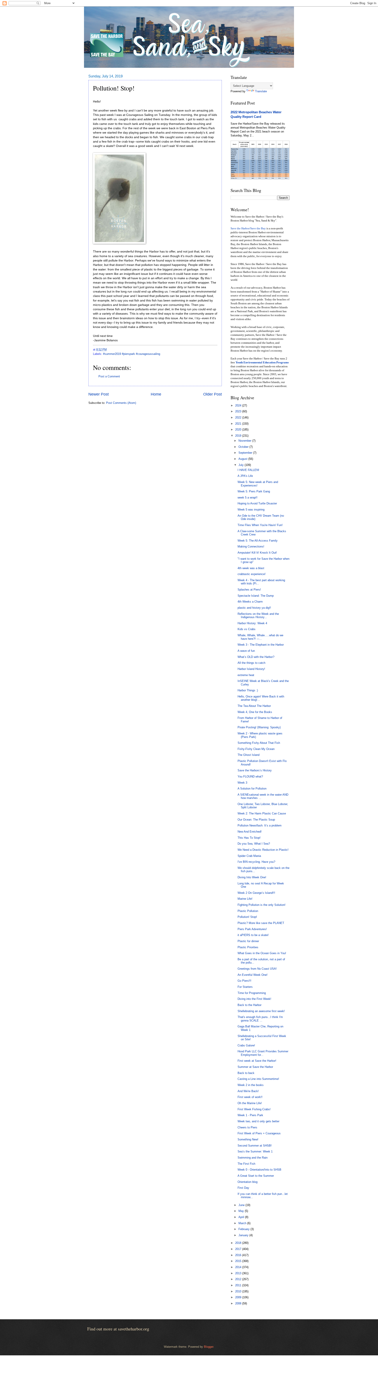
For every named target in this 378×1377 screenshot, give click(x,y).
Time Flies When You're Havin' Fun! (260, 525)
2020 (238, 429)
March (242, 1223)
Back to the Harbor (249, 1005)
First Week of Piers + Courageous (259, 1133)
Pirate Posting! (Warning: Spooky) (259, 727)
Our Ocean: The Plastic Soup (256, 819)
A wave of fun (246, 650)
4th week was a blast (251, 568)
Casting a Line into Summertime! (258, 1079)
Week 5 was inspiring (251, 509)
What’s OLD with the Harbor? (256, 657)
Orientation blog (247, 1182)
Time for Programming (252, 993)
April (241, 1217)
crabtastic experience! (252, 574)
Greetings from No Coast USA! (257, 968)
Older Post (212, 394)
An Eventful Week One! (253, 974)
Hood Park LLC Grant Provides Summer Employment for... (263, 1053)
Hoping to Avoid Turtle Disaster (257, 503)
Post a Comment (109, 376)
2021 (238, 423)
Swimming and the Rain (253, 1157)
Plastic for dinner (248, 941)
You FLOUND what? (250, 776)
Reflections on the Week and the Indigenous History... (258, 615)
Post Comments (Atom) (121, 402)
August (243, 458)
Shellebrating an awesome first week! (261, 1011)
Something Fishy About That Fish (259, 742)
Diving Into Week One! (252, 877)
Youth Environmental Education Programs (262, 362)
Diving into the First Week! (254, 999)
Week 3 (242, 782)
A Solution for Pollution (252, 788)
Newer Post (98, 394)
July (241, 465)
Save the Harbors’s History (255, 770)
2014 (238, 1267)
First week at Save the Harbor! (257, 1060)
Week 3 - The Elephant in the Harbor (261, 644)
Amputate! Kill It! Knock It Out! (257, 552)
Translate (261, 91)
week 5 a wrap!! (247, 497)
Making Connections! (251, 546)
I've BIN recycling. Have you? (256, 861)
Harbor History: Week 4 (252, 623)
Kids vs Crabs (247, 629)
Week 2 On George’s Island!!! (256, 892)
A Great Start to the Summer (256, 1175)
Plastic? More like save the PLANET (261, 923)
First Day (243, 1187)
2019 (238, 435)
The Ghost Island (248, 754)
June (241, 1205)
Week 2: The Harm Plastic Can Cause (262, 813)
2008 (238, 1303)
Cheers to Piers (247, 1127)
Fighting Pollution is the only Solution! (261, 904)
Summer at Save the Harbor (255, 1066)
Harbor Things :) (248, 690)
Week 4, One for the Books (255, 712)
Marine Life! (245, 898)
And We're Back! (248, 1091)
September (245, 452)
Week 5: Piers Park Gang (254, 491)
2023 (238, 411)
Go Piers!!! (244, 980)
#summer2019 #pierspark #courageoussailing (131, 354)
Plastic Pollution (248, 911)
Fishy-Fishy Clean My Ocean (256, 749)
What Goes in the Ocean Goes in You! (262, 953)
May (241, 1211)
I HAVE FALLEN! (248, 470)
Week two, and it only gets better (258, 1121)
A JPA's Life (245, 476)
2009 (238, 1297)
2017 (238, 1249)
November (245, 440)
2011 (238, 1285)
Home (156, 394)
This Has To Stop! (249, 837)
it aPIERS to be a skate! (253, 935)
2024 (238, 405)
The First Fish (246, 1163)
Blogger (208, 1346)
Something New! (248, 1139)
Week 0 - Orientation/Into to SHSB (259, 1169)
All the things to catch (251, 662)
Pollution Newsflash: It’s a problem (260, 825)
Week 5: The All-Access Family (258, 540)
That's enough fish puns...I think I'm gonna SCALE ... (260, 1018)
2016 (238, 1255)
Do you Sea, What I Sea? (254, 843)
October (243, 446)
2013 (238, 1273)
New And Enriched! (250, 831)
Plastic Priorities (248, 947)
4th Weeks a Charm (250, 601)
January (243, 1235)
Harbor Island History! (251, 669)
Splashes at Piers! (249, 589)
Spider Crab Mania (249, 856)
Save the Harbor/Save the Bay (248, 228)
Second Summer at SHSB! (255, 1145)
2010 (238, 1291)
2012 (238, 1279)
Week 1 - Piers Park (250, 1115)
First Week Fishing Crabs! (254, 1109)
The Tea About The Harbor (254, 706)
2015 (238, 1261)
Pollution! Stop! (247, 917)
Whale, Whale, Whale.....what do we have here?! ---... (260, 637)
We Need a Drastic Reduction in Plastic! (263, 849)
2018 (238, 1243)
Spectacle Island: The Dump (256, 595)
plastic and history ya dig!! (254, 607)
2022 (238, 417)
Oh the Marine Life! (250, 1103)
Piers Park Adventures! (252, 929)
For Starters (245, 986)
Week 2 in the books (251, 1085)
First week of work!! (250, 1097)
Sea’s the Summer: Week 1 (255, 1151)
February (244, 1229)
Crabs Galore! (246, 1045)
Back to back (246, 1073)
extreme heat (246, 675)
